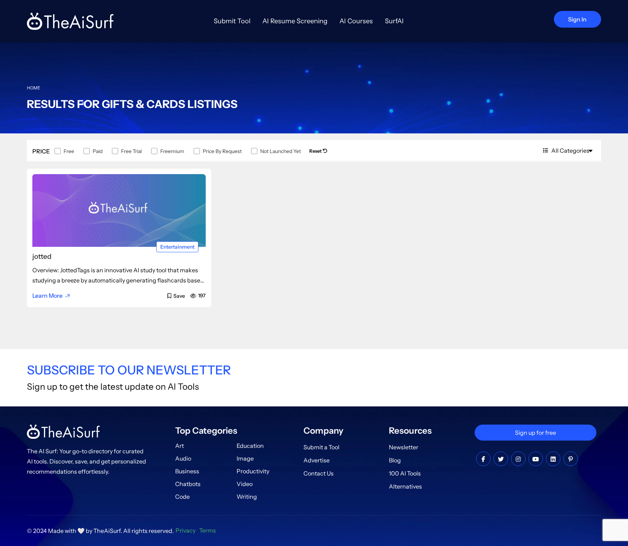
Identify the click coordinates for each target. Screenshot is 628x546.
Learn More (47, 295)
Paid (97, 151)
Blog (395, 460)
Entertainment (177, 247)
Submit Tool (232, 21)
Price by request (222, 151)
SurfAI (394, 21)
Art (179, 445)
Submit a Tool (321, 447)
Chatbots (188, 483)
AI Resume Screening (294, 21)
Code (182, 496)
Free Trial (131, 151)
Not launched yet (280, 151)
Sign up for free (535, 432)
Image (245, 458)
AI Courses (356, 21)
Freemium (172, 151)
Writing (247, 496)
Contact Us (318, 473)
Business (187, 471)
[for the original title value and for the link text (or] (483, 459)
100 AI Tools (405, 473)
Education (250, 445)
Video (245, 483)
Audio (183, 458)
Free (69, 151)
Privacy (186, 530)
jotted (42, 256)
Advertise (316, 460)
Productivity (253, 471)
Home (33, 88)
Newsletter (403, 447)
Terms (207, 530)
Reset (316, 151)
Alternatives (405, 486)
